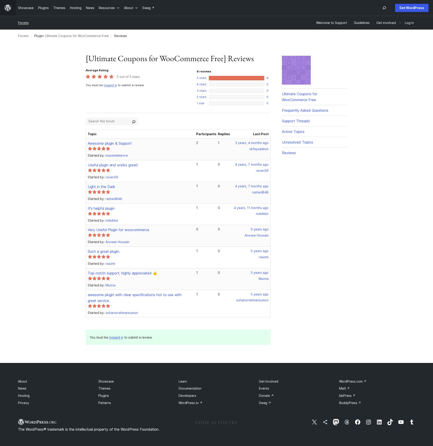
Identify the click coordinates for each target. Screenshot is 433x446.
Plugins (103, 395)
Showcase (106, 381)
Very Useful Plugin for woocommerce (118, 230)
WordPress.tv (191, 403)
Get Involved (268, 381)
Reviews (289, 153)
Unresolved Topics (297, 142)
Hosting (24, 395)
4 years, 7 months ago (252, 164)
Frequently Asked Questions (305, 110)
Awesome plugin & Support (110, 143)
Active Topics (293, 131)
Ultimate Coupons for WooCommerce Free (77, 36)
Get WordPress (411, 8)
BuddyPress (350, 403)
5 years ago (260, 229)
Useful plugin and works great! (113, 165)
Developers (187, 395)
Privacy (23, 403)
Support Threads (296, 121)
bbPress (347, 395)
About (22, 381)
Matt (344, 388)
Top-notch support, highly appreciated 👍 (122, 273)
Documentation (190, 388)
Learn (183, 381)
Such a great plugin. (104, 251)
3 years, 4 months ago (252, 143)
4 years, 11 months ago (251, 208)
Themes (104, 388)
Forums (23, 23)
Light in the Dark (101, 186)
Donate (266, 395)
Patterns (104, 403)
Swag (265, 403)
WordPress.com (352, 381)
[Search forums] (133, 121)
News (22, 388)
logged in (110, 85)
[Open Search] (384, 8)
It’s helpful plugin (101, 208)
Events (264, 388)
